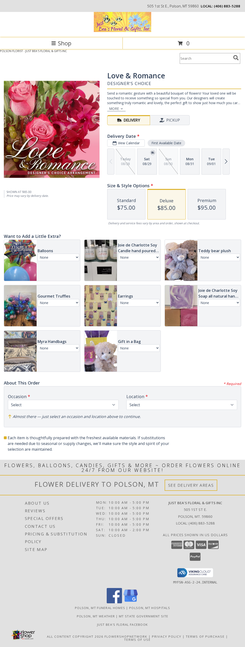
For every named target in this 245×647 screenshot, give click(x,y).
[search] (236, 58)
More (114, 108)
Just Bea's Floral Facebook (122, 624)
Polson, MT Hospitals (149, 608)
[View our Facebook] (114, 602)
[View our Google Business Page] (130, 602)
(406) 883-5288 (227, 6)
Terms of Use (137, 639)
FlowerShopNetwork (126, 636)
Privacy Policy (166, 636)
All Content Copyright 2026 (75, 636)
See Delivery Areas (191, 485)
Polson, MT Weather (96, 616)
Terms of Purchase (205, 636)
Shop (64, 43)
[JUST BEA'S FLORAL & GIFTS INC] (122, 30)
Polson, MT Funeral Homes (100, 608)
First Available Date (166, 143)
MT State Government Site (143, 616)
